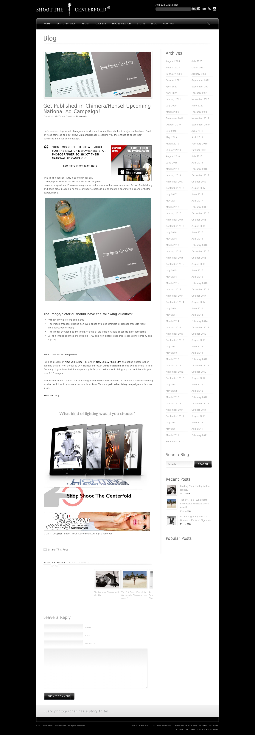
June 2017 (197, 194)
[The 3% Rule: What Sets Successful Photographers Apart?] (171, 504)
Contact (169, 23)
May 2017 (171, 200)
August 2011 (198, 416)
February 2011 (200, 435)
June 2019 (197, 130)
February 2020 (200, 111)
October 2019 (173, 124)
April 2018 (197, 162)
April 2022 (171, 86)
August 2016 (198, 225)
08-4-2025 (185, 493)
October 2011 (199, 409)
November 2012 (175, 371)
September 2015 (175, 263)
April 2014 (197, 314)
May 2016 (171, 238)
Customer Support (161, 725)
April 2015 (197, 276)
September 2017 (175, 187)
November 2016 (175, 219)
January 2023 (199, 73)
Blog (154, 23)
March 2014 (172, 320)
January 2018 (173, 175)
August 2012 (198, 378)
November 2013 (175, 333)
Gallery (101, 23)
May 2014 (171, 314)
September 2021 (201, 86)
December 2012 (200, 365)
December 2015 (200, 251)
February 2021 (200, 92)
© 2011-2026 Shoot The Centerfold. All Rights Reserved (60, 725)
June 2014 (197, 308)
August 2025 (173, 61)
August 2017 (198, 187)
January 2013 (173, 365)
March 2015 (172, 282)
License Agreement (208, 729)
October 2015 (199, 257)
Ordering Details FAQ (185, 725)
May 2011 (171, 428)
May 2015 (171, 276)
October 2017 (199, 181)
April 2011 (197, 428)
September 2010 (175, 441)
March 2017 (172, 206)
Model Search (121, 23)
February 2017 (200, 206)
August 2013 (198, 339)
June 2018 (172, 162)
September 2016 (175, 225)
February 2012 (200, 397)
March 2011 (172, 435)
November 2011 (175, 409)
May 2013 (171, 352)
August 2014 (198, 301)
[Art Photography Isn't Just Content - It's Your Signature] (171, 521)
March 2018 (172, 168)
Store (141, 23)
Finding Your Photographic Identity (107, 594)
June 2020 (197, 105)
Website (90, 643)
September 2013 (175, 339)
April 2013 (197, 352)
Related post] (52, 395)
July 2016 (171, 232)
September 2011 (175, 416)
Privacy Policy (140, 725)
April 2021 (171, 92)
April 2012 (197, 390)
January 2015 (173, 289)
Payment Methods (208, 725)
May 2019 (171, 137)
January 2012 (173, 403)
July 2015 (171, 270)
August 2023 (173, 67)
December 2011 (200, 403)
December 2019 (175, 118)
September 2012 (175, 378)
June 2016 (197, 232)
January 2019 (173, 149)
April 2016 (197, 238)
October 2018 (199, 149)
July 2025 (197, 61)
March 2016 (172, 244)
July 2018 (197, 156)
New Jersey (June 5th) (108, 361)
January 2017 (173, 213)
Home (47, 23)
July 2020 (171, 105)
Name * (89, 627)
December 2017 (200, 175)
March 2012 (172, 397)
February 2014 (200, 320)
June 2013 (197, 346)
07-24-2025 (186, 511)
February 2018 (200, 168)
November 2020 (200, 99)
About (86, 23)
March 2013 (172, 359)
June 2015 (197, 270)
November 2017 (175, 181)
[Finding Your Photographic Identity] (171, 490)
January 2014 (173, 327)
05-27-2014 (60, 116)
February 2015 (200, 282)
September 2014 (175, 301)
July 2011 (171, 422)
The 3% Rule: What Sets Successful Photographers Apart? (134, 595)
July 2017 (171, 194)
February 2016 (200, 244)
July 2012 (171, 384)
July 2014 (171, 308)
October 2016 (199, 219)
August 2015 (198, 263)
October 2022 (173, 80)
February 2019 (200, 143)
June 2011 (197, 422)
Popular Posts (54, 562)
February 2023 (174, 73)
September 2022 (201, 80)
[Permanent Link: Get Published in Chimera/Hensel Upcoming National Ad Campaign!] (98, 109)
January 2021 (173, 99)
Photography (82, 116)
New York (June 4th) (76, 361)
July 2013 (171, 346)
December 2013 (200, 327)
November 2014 (175, 295)
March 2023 (198, 67)
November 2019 (200, 118)
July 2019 (171, 130)
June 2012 (197, 384)
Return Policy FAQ (185, 729)
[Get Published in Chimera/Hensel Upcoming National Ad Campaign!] (98, 97)
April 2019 (197, 137)
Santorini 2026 (66, 23)
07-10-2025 (186, 524)
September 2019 (201, 124)
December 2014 (200, 289)
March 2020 (172, 111)
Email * (89, 635)
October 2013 (199, 333)
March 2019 (172, 143)
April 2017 (197, 200)
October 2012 (199, 371)
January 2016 (173, 251)
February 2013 (200, 359)
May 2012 (171, 390)
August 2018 (173, 156)
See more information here (80, 165)
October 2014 (199, 295)
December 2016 (200, 213)
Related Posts (79, 562)
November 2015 (175, 257)
